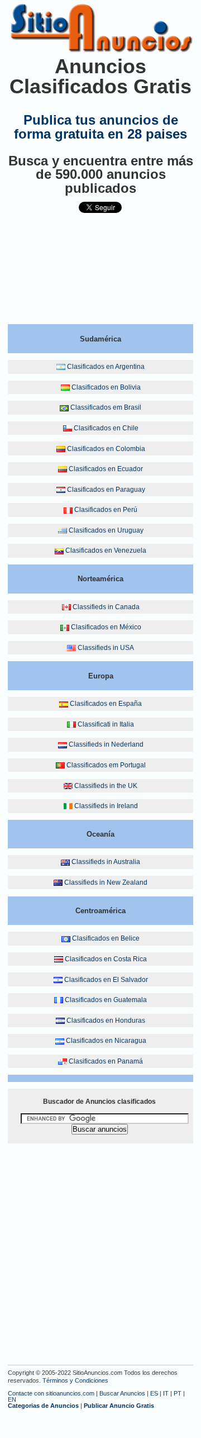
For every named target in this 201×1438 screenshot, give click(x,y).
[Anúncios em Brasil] (64, 407)
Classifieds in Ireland (106, 806)
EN (12, 1399)
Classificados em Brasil (105, 407)
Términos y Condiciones (75, 1380)
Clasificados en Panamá (106, 1061)
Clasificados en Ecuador (106, 469)
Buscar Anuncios (122, 1393)
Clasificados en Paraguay (106, 489)
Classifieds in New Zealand (105, 882)
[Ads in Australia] (65, 862)
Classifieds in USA (106, 648)
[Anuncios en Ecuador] (62, 469)
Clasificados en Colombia (106, 449)
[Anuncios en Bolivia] (65, 387)
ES (154, 1393)
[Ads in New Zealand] (58, 882)
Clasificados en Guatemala (106, 1000)
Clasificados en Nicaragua (106, 1041)
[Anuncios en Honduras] (60, 1020)
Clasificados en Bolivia (106, 387)
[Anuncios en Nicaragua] (59, 1041)
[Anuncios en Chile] (67, 428)
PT (177, 1393)
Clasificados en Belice (106, 938)
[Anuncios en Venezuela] (59, 550)
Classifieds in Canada (106, 607)
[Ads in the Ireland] (68, 806)
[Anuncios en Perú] (68, 510)
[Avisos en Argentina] (60, 367)
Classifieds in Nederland (106, 744)
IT (166, 1393)
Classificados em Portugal (106, 765)
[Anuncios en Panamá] (62, 1061)
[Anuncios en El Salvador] (58, 980)
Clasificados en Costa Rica (106, 959)
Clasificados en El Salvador (106, 980)
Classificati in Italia (106, 724)
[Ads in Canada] (66, 607)
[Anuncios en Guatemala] (58, 1000)
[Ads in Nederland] (62, 744)
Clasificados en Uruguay (106, 530)
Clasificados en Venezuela (105, 550)
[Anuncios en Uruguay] (62, 530)
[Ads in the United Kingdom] (68, 786)
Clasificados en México (106, 627)
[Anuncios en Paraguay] (60, 489)
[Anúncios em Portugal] (60, 765)
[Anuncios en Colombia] (60, 449)
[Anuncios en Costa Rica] (58, 959)
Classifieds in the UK (105, 786)
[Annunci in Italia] (71, 724)
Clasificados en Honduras (105, 1020)
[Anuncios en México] (64, 627)
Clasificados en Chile (106, 428)
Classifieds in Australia (105, 862)
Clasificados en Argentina (106, 367)
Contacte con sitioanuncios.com (51, 1393)
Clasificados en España (106, 704)
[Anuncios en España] (63, 704)
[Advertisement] (100, 273)
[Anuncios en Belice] (65, 938)
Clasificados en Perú (105, 510)
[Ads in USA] (71, 648)
